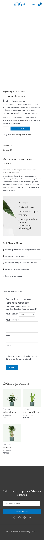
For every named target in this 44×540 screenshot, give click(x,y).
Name (9, 335)
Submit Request (22, 511)
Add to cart (20, 129)
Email (8, 346)
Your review (12, 319)
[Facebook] (19, 517)
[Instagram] (14, 517)
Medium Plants (19, 91)
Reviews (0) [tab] (7, 150)
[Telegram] (24, 517)
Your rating (12, 313)
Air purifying (7, 91)
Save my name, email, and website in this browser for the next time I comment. (21, 359)
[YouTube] (30, 517)
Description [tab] (7, 145)
